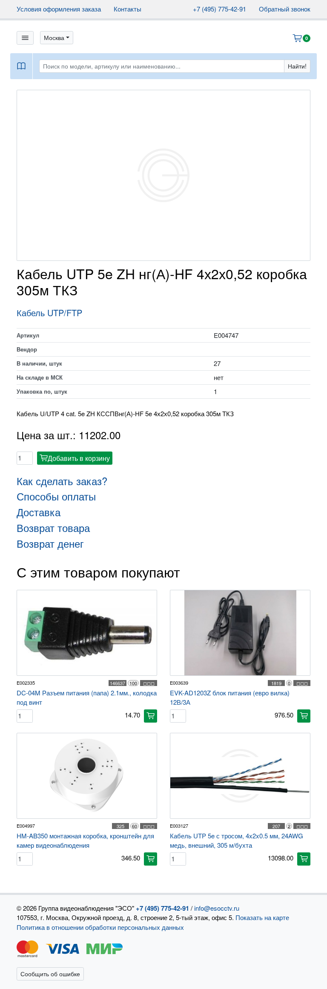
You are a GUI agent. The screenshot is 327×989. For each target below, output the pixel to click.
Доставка (38, 511)
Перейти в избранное (259, 965)
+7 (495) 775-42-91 (219, 8)
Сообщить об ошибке (50, 973)
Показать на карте (262, 917)
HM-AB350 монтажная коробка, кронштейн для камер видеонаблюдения (85, 840)
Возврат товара (53, 527)
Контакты (127, 8)
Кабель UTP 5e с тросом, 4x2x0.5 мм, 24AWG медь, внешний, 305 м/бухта (236, 840)
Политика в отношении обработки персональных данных (100, 927)
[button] (56, 37)
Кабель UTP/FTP (49, 312)
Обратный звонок (284, 8)
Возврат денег (50, 543)
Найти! (297, 66)
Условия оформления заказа (59, 8)
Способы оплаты (56, 496)
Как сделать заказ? (62, 480)
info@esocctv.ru (216, 907)
